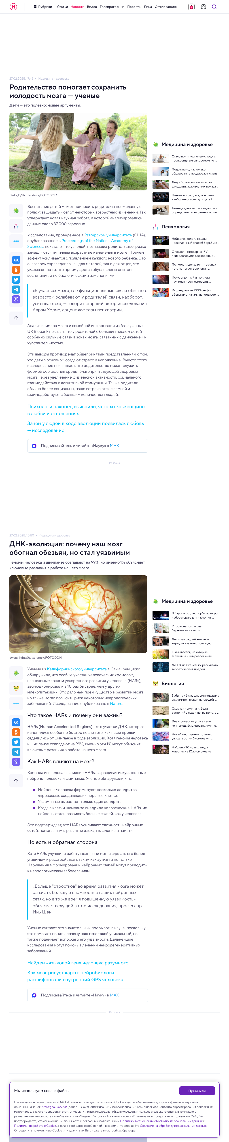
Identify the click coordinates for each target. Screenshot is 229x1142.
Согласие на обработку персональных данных (173, 1125)
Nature (116, 703)
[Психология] (16, 226)
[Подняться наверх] (16, 318)
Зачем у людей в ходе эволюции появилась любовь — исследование (85, 427)
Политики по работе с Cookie (35, 1125)
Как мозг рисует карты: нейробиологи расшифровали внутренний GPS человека (75, 976)
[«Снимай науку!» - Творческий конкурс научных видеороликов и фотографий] (191, 6)
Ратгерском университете (108, 235)
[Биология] (16, 688)
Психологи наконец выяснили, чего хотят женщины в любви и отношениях (86, 410)
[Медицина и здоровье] (16, 210)
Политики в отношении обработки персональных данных (161, 1121)
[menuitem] (62, 7)
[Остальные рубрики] (16, 241)
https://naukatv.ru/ (54, 1107)
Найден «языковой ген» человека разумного (78, 962)
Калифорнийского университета (77, 669)
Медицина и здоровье (54, 78)
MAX (114, 446)
